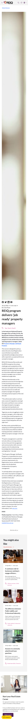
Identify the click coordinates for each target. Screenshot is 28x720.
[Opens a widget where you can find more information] (6, 717)
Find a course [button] (8, 715)
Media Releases (6, 7)
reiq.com (14, 508)
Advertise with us (14, 530)
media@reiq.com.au (7, 523)
